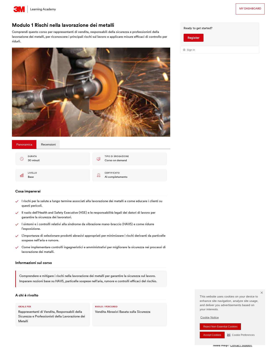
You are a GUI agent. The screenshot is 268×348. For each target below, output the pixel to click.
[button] (240, 335)
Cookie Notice (209, 317)
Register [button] (194, 37)
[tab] (24, 144)
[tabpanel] (91, 240)
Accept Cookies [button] (212, 335)
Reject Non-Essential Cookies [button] (220, 326)
